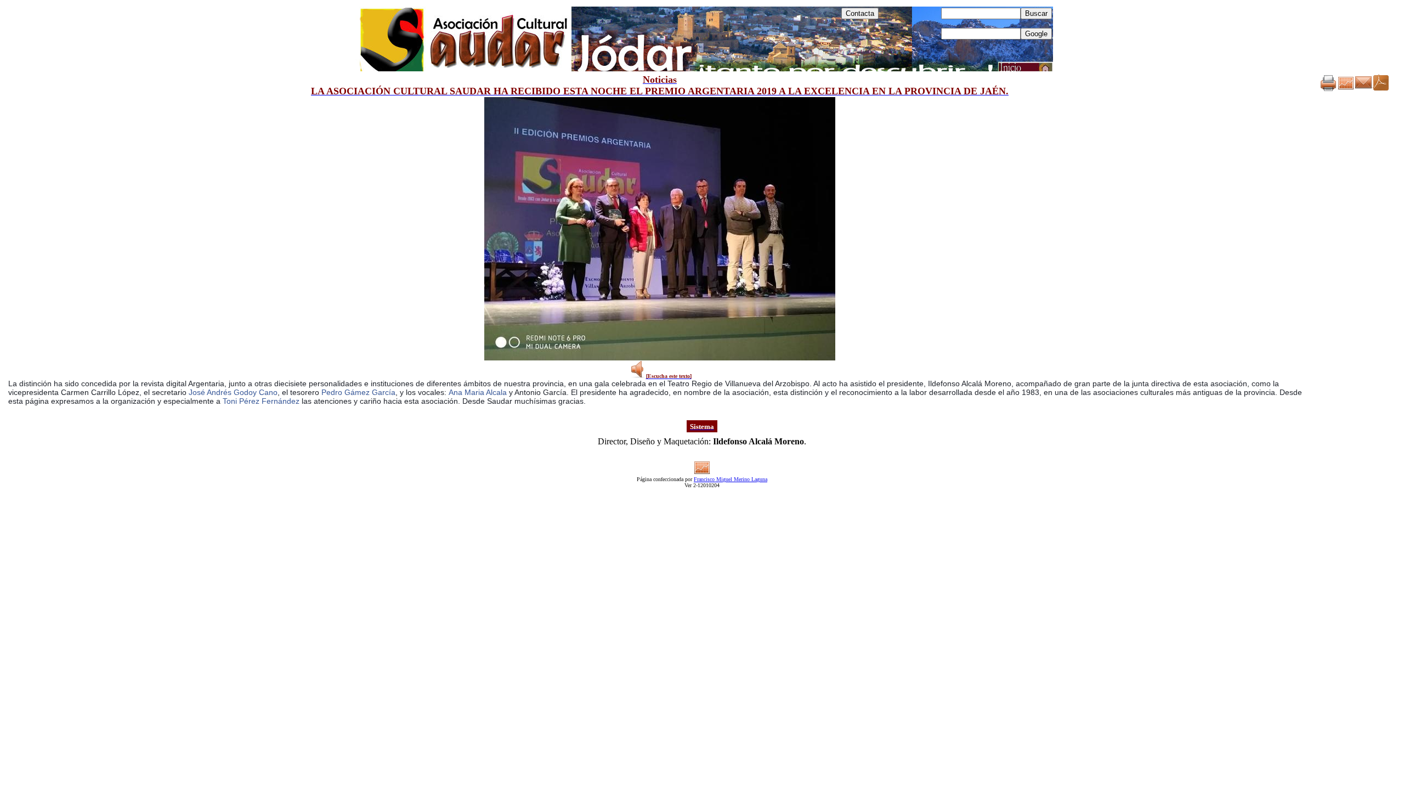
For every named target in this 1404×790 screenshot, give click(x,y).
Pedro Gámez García (358, 392)
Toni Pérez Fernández (261, 401)
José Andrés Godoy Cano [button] (233, 392)
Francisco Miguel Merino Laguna (730, 479)
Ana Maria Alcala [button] (478, 392)
